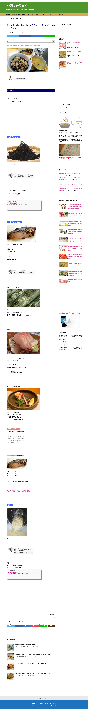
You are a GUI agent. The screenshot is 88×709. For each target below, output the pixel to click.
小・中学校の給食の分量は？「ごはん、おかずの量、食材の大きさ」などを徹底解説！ (75, 206)
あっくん (53, 617)
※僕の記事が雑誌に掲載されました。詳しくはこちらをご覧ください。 (70, 158)
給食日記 (14, 18)
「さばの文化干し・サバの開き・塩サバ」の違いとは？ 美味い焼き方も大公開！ (74, 240)
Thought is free (52, 705)
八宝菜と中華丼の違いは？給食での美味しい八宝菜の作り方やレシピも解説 (75, 273)
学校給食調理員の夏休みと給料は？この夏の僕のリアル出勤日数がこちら (75, 223)
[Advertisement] (31, 120)
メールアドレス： (63, 339)
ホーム (8, 18)
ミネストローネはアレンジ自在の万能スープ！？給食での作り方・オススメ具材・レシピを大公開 (74, 62)
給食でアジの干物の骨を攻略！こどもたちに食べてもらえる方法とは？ (32, 663)
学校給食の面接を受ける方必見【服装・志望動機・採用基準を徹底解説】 (75, 231)
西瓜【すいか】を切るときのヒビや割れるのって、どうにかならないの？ (75, 256)
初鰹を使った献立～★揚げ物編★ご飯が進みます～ (27, 644)
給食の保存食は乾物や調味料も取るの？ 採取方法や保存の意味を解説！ (75, 215)
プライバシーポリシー (44, 698)
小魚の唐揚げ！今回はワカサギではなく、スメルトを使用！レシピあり (32, 673)
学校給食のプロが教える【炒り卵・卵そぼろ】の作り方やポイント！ (75, 265)
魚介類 (19, 18)
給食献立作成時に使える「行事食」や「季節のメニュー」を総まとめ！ (75, 248)
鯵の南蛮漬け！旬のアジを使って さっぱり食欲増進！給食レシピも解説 (32, 654)
